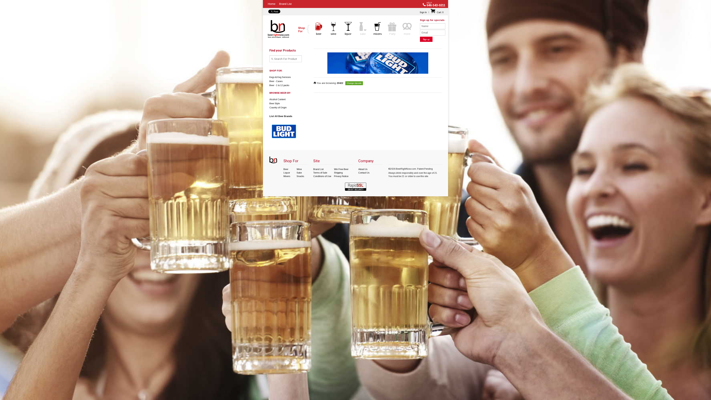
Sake (299, 172)
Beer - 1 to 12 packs (279, 85)
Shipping (338, 172)
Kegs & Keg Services (280, 77)
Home (271, 3)
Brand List (285, 3)
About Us (362, 169)
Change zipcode (354, 82)
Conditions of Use (322, 176)
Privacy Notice (341, 176)
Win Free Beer (341, 169)
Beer (285, 169)
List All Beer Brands (280, 116)
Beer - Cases (276, 81)
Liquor (286, 172)
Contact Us (363, 172)
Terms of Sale (320, 172)
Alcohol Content (277, 99)
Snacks (300, 176)
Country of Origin (278, 107)
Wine (299, 169)
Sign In (423, 12)
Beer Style (274, 103)
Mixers (286, 176)
